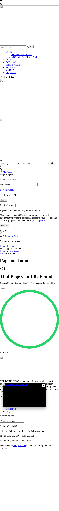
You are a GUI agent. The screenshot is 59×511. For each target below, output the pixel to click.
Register (4, 225)
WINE (9, 52)
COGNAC (11, 62)
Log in (3, 200)
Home (3, 253)
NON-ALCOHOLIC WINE (24, 57)
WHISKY (10, 59)
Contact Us (11, 409)
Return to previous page (11, 251)
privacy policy (38, 220)
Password (5, 184)
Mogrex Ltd (19, 445)
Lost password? (7, 190)
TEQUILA (11, 67)
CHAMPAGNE (13, 65)
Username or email (9, 179)
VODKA (10, 70)
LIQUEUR (11, 72)
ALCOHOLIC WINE (21, 54)
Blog (8, 411)
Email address (7, 205)
